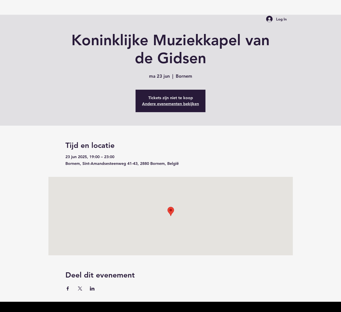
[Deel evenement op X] (80, 289)
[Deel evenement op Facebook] (67, 289)
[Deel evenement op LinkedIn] (92, 289)
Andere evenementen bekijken (170, 103)
